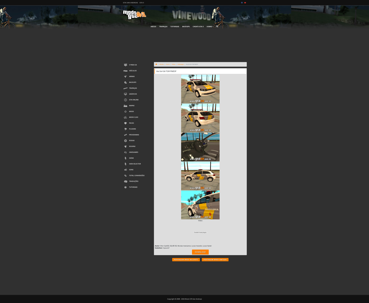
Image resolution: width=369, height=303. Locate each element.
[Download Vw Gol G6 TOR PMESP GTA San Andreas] (200, 89)
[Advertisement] (184, 45)
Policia (173, 64)
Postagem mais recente (186, 260)
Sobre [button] (209, 27)
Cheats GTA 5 (198, 27)
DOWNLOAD (200, 252)
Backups (186, 27)
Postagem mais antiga (215, 260)
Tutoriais (174, 27)
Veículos (161, 64)
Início (153, 27)
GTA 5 (142, 3)
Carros (168, 64)
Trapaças (163, 27)
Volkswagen (180, 64)
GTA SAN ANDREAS (130, 3)
